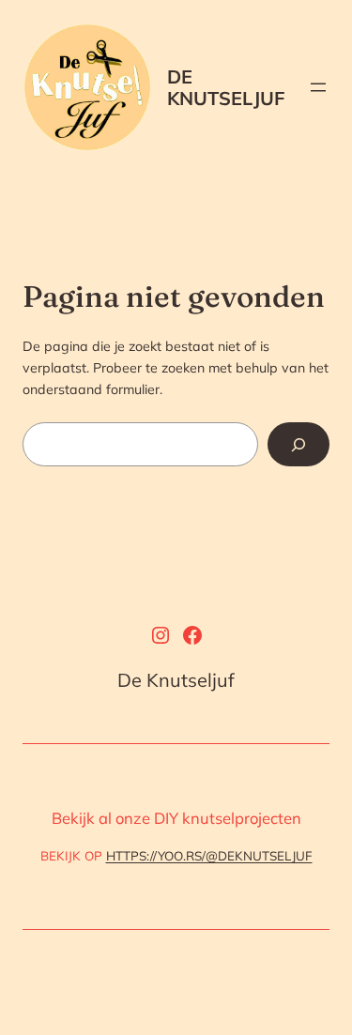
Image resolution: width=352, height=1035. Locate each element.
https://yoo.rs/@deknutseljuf (209, 855)
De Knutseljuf (225, 87)
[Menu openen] (318, 87)
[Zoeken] (298, 444)
